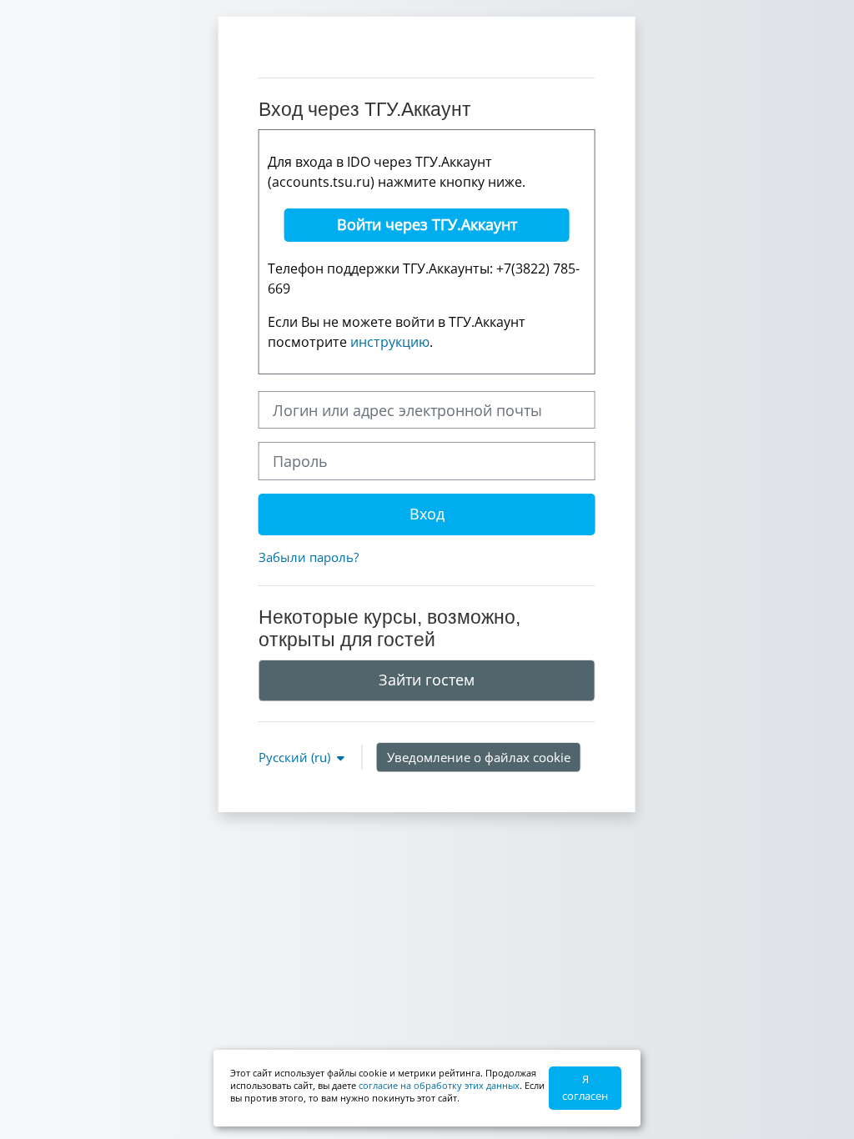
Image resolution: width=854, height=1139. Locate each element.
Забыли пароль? (309, 557)
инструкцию (390, 342)
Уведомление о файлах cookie (478, 757)
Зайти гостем (427, 680)
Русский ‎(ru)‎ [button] (296, 757)
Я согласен (585, 1087)
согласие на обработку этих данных (439, 1085)
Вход (427, 514)
